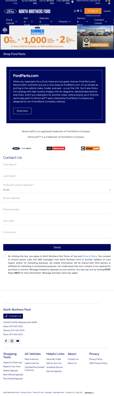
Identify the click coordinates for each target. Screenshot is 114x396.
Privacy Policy (89, 256)
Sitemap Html (58, 392)
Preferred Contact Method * (18, 185)
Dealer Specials (10, 370)
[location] (72, 2)
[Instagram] (12, 341)
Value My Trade (53, 359)
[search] (81, 11)
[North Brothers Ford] (27, 11)
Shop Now (22, 111)
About (72, 354)
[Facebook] (6, 341)
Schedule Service (54, 367)
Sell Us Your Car (53, 363)
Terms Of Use (38, 392)
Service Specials (54, 371)
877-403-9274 (17, 330)
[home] (75, 11)
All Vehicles (33, 354)
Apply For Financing (12, 362)
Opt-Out (79, 392)
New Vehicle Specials (13, 374)
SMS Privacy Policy (98, 363)
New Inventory (32, 359)
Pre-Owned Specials (13, 379)
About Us (72, 363)
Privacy (94, 354)
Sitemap (48, 392)
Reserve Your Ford (11, 366)
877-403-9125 (16, 326)
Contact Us (14, 316)
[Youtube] (109, 3)
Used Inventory (32, 363)
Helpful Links (55, 354)
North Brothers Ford (11, 392)
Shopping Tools (10, 355)
